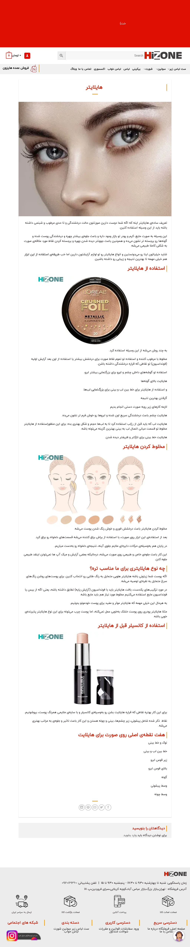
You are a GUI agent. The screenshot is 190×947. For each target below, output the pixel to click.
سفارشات (127, 929)
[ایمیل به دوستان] (95, 807)
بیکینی (136, 69)
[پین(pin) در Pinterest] (88, 807)
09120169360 (69, 883)
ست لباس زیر (177, 69)
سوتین (162, 69)
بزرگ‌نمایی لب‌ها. (93, 390)
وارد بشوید (130, 835)
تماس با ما (84, 69)
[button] (12, 55)
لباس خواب (114, 69)
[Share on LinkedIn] (82, 807)
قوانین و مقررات (109, 929)
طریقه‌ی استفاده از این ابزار (42, 254)
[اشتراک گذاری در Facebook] (108, 807)
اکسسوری (99, 69)
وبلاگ (74, 69)
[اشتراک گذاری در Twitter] (102, 807)
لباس (127, 69)
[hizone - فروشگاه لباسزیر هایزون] (163, 56)
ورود (136, 929)
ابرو (119, 372)
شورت (149, 69)
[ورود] (27, 56)
